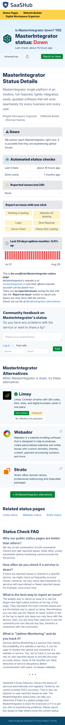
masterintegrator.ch (14, 283)
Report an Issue (52, 56)
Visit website (21, 413)
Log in (7, 345)
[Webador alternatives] (7, 433)
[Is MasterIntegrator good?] (27, 56)
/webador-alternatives (16, 428)
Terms (53, 720)
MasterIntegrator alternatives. (43, 301)
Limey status (10, 514)
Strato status (54, 514)
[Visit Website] (61, 431)
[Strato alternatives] (7, 471)
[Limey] (7, 395)
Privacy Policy (41, 720)
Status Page (14, 720)
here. (31, 287)
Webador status (32, 514)
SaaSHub (28, 720)
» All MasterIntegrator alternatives (32, 494)
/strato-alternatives (14, 465)
